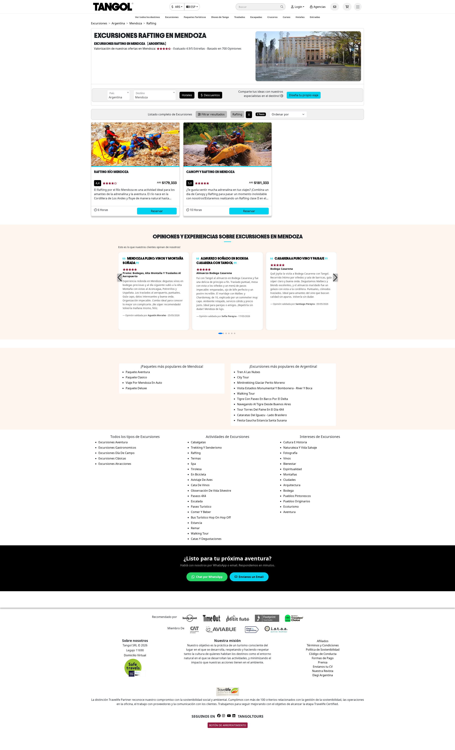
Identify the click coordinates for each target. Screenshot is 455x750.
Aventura (289, 512)
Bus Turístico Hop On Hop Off (211, 517)
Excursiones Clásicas (112, 458)
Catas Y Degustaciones (206, 539)
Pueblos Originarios (296, 501)
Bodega (288, 491)
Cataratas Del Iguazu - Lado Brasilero (262, 415)
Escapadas (256, 17)
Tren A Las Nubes (248, 372)
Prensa (322, 662)
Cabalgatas (198, 442)
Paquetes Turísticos (195, 17)
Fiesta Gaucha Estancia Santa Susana (262, 420)
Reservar (157, 211)
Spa (193, 464)
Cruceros (272, 17)
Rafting (196, 453)
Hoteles (300, 17)
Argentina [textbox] (115, 97)
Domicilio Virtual (135, 655)
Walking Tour (246, 393)
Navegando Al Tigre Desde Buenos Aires (264, 404)
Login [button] (298, 7)
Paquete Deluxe (136, 388)
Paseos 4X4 (198, 496)
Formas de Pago (323, 658)
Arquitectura (291, 485)
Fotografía (290, 453)
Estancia (196, 523)
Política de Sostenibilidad (322, 649)
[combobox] (118, 95)
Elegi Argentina (322, 675)
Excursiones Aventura (113, 442)
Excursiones (171, 17)
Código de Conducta (322, 654)
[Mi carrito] (347, 7)
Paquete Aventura (138, 372)
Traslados (239, 17)
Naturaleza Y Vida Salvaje (300, 448)
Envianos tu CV (323, 667)
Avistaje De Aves (202, 480)
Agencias (319, 7)
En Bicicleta (198, 474)
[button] (260, 6)
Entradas (315, 17)
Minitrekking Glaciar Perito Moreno (261, 383)
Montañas (290, 474)
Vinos (287, 458)
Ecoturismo (291, 507)
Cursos (286, 17)
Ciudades (289, 480)
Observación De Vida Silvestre (211, 491)
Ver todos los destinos (147, 17)
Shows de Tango (220, 17)
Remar (195, 528)
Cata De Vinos (200, 485)
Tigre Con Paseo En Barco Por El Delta (262, 399)
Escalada (197, 501)
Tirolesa (196, 469)
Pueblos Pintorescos (297, 496)
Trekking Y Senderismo (206, 448)
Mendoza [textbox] (141, 97)
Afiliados (322, 641)
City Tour (243, 377)
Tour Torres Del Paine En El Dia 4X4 (260, 409)
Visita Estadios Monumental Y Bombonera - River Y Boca (274, 388)
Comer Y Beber (201, 512)
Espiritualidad (292, 469)
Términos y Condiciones (323, 645)
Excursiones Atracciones (114, 464)
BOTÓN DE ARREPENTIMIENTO (227, 725)
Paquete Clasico (136, 377)
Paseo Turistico (201, 507)
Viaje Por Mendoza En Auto (144, 383)
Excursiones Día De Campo (116, 453)
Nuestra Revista (322, 671)
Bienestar (289, 464)
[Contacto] (334, 7)
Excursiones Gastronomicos (117, 448)
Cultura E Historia (295, 442)
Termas (196, 458)
